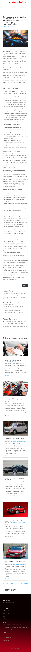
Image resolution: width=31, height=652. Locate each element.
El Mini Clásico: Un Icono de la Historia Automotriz (15, 439)
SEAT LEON (6, 613)
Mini (24, 441)
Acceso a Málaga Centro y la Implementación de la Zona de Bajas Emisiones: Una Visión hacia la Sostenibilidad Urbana (15, 302)
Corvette (21, 481)
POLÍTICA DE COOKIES (8, 637)
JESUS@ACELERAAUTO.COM (9, 605)
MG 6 (4, 618)
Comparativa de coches (8, 26)
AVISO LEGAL (6, 640)
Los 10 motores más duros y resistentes (12, 624)
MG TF (4, 616)
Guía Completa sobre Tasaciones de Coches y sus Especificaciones (14, 359)
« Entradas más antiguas (9, 583)
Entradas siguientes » (23, 583)
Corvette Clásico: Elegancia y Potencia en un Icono (15, 479)
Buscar (4, 283)
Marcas (21, 441)
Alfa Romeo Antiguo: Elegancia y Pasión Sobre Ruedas (15, 520)
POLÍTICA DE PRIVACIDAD (9, 635)
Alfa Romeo (14, 522)
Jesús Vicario (6, 321)
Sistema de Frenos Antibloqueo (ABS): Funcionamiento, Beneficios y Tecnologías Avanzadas (13, 312)
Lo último (14, 361)
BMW (12, 564)
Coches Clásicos (15, 441)
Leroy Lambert (6, 326)
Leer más (7, 375)
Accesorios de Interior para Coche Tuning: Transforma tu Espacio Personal (15, 399)
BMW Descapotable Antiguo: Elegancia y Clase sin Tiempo (15, 562)
